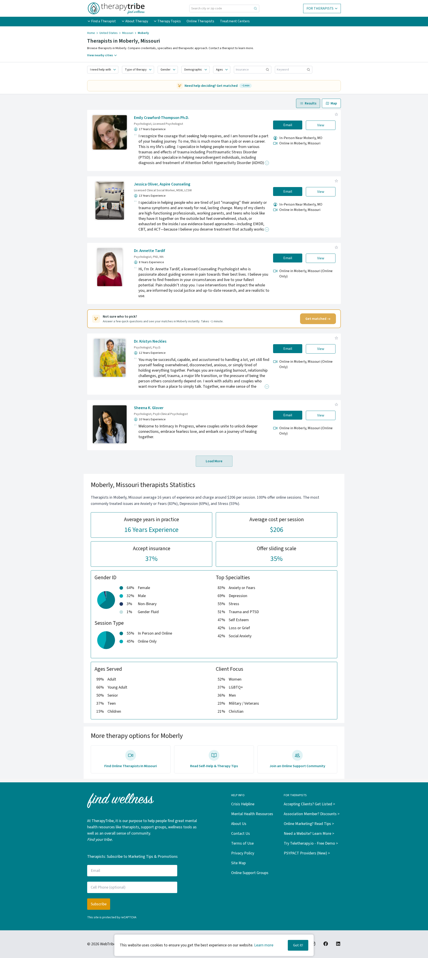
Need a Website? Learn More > (309, 833)
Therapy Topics (169, 21)
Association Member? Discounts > (312, 814)
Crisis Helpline (242, 804)
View (320, 125)
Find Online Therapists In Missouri (130, 766)
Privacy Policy (242, 853)
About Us (238, 824)
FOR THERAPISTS (320, 8)
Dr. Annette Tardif (149, 251)
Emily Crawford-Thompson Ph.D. (161, 118)
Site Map (238, 863)
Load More (214, 461)
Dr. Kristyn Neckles (150, 341)
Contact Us (240, 833)
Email (287, 125)
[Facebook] (325, 943)
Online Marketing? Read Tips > (309, 824)
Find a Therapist (103, 21)
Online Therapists (200, 21)
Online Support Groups (249, 873)
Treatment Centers (235, 21)
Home (91, 33)
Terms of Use (242, 843)
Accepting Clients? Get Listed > (309, 804)
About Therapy (136, 21)
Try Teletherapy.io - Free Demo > (311, 843)
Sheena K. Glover (148, 408)
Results (310, 103)
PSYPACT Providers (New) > (307, 853)
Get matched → (318, 318)
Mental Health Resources (252, 814)
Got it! (298, 945)
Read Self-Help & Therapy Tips (214, 766)
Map (334, 103)
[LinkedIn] (338, 943)
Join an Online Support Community (297, 766)
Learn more (263, 945)
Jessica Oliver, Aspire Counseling (162, 184)
